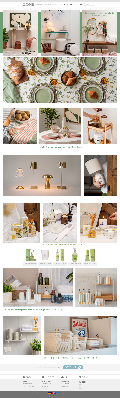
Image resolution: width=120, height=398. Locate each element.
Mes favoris (67, 4)
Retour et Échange (64, 386)
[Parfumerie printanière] (60, 223)
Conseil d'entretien (65, 383)
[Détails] (60, 128)
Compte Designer (45, 388)
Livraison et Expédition (49, 376)
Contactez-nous (45, 386)
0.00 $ (83, 4)
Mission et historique (27, 383)
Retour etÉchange (65, 377)
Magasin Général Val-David (28, 386)
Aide (59, 4)
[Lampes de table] (60, 176)
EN (61, 4)
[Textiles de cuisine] (60, 80)
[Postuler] (60, 367)
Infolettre (83, 384)
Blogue (80, 388)
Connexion (75, 4)
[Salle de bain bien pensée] (60, 291)
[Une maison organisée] (60, 339)
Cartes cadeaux (48, 4)
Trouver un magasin (40, 4)
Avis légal (81, 386)
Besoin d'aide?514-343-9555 (85, 377)
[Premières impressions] (60, 33)
